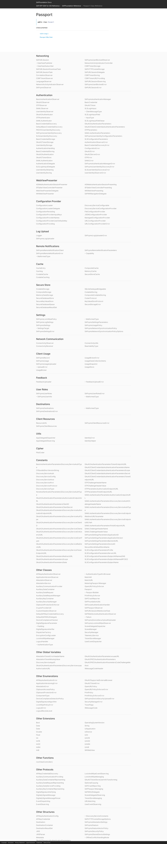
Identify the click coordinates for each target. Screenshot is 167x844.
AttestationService (43, 583)
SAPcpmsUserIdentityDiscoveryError (99, 167)
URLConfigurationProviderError (97, 224)
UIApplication (90, 729)
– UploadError (41, 367)
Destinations (43, 404)
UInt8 (87, 747)
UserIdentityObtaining (45, 170)
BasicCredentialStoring (45, 151)
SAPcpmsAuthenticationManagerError (100, 164)
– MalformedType (43, 256)
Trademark (39, 842)
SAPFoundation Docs (44, 2)
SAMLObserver (42, 108)
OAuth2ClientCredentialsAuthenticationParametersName (107, 467)
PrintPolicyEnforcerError (94, 696)
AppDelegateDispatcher (45, 438)
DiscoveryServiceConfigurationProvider (101, 208)
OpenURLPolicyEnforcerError (96, 689)
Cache (39, 264)
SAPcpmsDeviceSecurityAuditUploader (100, 620)
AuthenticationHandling (45, 148)
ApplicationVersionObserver (47, 577)
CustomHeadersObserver (46, 611)
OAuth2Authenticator (44, 115)
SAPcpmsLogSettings (44, 322)
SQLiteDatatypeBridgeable (95, 289)
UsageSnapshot (91, 364)
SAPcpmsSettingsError (45, 331)
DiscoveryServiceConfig (46, 477)
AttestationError (42, 686)
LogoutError (41, 708)
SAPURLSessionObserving (95, 81)
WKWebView (90, 750)
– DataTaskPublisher (44, 63)
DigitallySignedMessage (45, 795)
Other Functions (45, 757)
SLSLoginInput (90, 108)
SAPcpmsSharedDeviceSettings (97, 834)
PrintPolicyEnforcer (92, 596)
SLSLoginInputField (92, 115)
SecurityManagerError (94, 702)
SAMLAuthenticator (44, 121)
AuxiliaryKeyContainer (45, 599)
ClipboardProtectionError (46, 692)
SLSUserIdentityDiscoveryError (97, 170)
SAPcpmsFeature (91, 825)
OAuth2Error (90, 151)
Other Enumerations (47, 676)
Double (39, 732)
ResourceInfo (41, 423)
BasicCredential (91, 102)
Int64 (38, 747)
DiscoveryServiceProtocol (46, 486)
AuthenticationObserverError (96, 142)
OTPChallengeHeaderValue (95, 486)
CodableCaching (42, 277)
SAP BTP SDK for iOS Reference (48, 6)
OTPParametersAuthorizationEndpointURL (101, 489)
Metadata (40, 837)
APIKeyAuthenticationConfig (47, 816)
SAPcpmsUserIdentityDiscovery (49, 133)
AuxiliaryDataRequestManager (48, 596)
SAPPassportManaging (94, 789)
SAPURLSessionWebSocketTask (97, 611)
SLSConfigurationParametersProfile (99, 550)
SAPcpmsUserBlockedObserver (97, 60)
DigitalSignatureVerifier (45, 629)
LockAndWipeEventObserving (97, 774)
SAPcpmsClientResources (46, 426)
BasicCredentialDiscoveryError (97, 145)
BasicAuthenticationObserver (47, 99)
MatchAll (88, 577)
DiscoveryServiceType (45, 489)
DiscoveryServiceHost (45, 480)
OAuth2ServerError (92, 154)
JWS (38, 831)
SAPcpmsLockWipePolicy (46, 319)
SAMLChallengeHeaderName (96, 529)
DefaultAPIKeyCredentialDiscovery (50, 614)
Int (37, 738)
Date (38, 729)
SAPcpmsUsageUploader (46, 364)
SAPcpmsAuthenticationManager (98, 99)
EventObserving (42, 804)
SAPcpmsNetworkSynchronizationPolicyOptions (104, 331)
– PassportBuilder (92, 592)
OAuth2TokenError (92, 683)
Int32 (38, 744)
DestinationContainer (44, 825)
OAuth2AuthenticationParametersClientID (52, 504)
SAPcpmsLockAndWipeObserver (98, 623)
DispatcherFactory (43, 632)
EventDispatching (43, 801)
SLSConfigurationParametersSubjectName (101, 562)
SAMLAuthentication (44, 161)
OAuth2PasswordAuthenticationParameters (53, 840)
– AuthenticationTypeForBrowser (98, 574)
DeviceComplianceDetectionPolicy (50, 699)
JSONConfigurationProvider (96, 215)
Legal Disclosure (30, 842)
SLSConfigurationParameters (96, 139)
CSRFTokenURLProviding (95, 78)
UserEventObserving (93, 804)
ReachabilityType (91, 346)
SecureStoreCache (92, 274)
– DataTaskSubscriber (45, 66)
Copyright (4, 842)
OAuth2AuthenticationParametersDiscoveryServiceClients (59, 529)
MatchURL (89, 580)
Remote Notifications (47, 246)
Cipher (39, 448)
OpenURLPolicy (91, 686)
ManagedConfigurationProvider (97, 218)
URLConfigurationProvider (95, 221)
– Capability (89, 253)
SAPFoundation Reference (71, 6)
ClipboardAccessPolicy (45, 689)
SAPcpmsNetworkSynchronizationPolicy (101, 328)
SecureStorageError (93, 304)
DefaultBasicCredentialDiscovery (49, 127)
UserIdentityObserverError (95, 173)
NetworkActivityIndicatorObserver (50, 84)
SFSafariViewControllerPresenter (49, 188)
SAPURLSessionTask (44, 72)
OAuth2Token (90, 105)
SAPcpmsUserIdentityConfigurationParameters (103, 136)
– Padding (40, 626)
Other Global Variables (48, 652)
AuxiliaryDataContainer (45, 589)
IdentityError (90, 438)
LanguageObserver (44, 81)
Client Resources (45, 419)
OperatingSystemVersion (94, 723)
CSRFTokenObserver (44, 78)
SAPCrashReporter (92, 599)
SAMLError (89, 161)
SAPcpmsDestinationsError (47, 411)
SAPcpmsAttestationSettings (96, 822)
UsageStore (89, 367)
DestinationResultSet (44, 828)
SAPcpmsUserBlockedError (96, 84)
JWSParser (40, 834)
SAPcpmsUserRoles (44, 393)
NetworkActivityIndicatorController (99, 63)
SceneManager (91, 629)
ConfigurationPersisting (45, 212)
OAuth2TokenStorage (44, 142)
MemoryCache (90, 271)
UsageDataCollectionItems (95, 361)
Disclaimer (11, 842)
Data (38, 726)
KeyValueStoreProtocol (94, 301)
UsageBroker (41, 370)
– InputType (89, 118)
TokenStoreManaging (93, 798)
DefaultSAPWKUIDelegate (46, 617)
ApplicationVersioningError (47, 683)
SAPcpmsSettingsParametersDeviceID (100, 544)
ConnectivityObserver (45, 343)
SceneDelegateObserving (95, 795)
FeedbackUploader (43, 382)
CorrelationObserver (44, 75)
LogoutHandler (42, 641)
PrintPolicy (89, 692)
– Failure (88, 617)
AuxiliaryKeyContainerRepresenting (50, 789)
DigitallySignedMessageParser (48, 798)
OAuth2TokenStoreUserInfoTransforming (101, 780)
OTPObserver (41, 105)
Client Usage (43, 353)
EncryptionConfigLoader (46, 635)
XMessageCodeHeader (94, 668)
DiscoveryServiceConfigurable (97, 205)
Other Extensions (45, 718)
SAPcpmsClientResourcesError (97, 423)
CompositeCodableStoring (95, 295)
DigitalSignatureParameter (46, 623)
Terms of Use (46, 842)
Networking (42, 55)
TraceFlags (89, 705)
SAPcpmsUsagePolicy (93, 325)
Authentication (44, 95)
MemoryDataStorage (44, 295)
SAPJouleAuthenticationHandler (97, 605)
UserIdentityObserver (44, 112)
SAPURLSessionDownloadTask (48, 69)
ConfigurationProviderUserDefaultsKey (51, 221)
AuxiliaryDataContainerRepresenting (50, 780)
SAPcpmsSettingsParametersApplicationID (102, 535)
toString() (44, 34)
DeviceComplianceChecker (47, 620)
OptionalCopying (91, 783)
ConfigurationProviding (45, 224)
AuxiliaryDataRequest (44, 592)
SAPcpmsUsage (42, 361)
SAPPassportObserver (94, 608)
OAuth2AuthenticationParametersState (51, 562)
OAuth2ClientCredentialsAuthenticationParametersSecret (107, 473)
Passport (88, 589)
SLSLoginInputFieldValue (94, 121)
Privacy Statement (20, 842)
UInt (86, 735)
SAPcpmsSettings (43, 325)
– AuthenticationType (44, 645)
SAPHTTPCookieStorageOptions (98, 819)
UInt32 (87, 741)
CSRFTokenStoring (92, 75)
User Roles (42, 389)
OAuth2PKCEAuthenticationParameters (100, 659)
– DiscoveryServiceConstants (96, 816)
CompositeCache (91, 268)
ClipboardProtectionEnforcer (47, 605)
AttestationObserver (44, 580)
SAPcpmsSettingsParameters (96, 322)
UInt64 (87, 744)
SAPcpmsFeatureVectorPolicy (96, 828)
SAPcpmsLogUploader (45, 239)
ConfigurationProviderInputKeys (49, 215)
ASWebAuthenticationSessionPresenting (101, 184)
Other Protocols (44, 769)
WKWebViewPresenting (94, 191)
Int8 (37, 750)
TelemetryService (92, 635)
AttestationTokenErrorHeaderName (50, 656)
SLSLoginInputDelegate (45, 167)
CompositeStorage (43, 292)
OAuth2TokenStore (43, 157)
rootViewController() (44, 762)
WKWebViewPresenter (45, 194)
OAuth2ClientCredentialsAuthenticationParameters (105, 127)
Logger (39, 235)
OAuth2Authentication (45, 154)
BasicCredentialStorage (45, 139)
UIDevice (88, 732)
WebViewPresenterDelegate (47, 191)
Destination (40, 822)
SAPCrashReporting (93, 786)
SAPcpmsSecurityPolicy (94, 831)
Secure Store (43, 285)
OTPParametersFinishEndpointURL (98, 492)
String (87, 726)
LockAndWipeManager (45, 638)
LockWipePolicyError (44, 705)
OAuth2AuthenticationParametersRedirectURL (54, 556)
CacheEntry (41, 268)
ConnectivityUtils (91, 343)
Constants (42, 460)
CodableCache (42, 274)
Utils (38, 433)
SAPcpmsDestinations (45, 408)
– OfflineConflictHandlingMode (97, 837)
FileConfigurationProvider (95, 212)
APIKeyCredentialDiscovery (47, 774)
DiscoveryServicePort (45, 483)
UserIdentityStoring (44, 173)
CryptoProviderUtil (43, 608)
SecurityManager (91, 632)
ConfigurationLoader (44, 205)
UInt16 (87, 738)
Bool (38, 723)
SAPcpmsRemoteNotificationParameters (101, 250)
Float (38, 735)
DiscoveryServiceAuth (45, 473)
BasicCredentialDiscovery (46, 124)
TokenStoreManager (93, 638)
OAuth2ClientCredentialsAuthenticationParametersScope (107, 470)
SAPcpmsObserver (43, 88)
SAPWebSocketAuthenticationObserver (100, 614)
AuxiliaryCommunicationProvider (49, 586)
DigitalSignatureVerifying (46, 792)
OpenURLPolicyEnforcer (94, 586)
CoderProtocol (91, 298)
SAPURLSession (42, 60)
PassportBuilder (46, 37)
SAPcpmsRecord (43, 358)
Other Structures (45, 812)
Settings (40, 315)
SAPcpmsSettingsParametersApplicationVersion (104, 538)
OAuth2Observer (42, 102)
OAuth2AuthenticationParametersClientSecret (54, 507)
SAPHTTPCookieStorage (94, 69)
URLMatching (90, 801)
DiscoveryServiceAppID (45, 662)
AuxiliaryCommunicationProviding (49, 777)
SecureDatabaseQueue (45, 304)
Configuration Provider (48, 201)
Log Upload (42, 231)
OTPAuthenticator (43, 118)
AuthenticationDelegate (45, 164)
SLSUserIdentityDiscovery (46, 136)
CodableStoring (91, 292)
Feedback (41, 377)
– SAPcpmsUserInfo (44, 397)
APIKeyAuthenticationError (46, 680)
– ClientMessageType (93, 112)
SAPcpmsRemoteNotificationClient (50, 250)
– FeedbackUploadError (94, 382)
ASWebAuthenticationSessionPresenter (51, 184)
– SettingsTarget (42, 328)
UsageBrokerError (92, 358)
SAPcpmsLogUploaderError (96, 235)
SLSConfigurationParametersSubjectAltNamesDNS (105, 556)
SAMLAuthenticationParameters (97, 133)
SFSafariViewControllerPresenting (98, 188)
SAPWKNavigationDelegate (95, 194)
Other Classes (44, 570)
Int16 (38, 741)
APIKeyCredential (43, 819)
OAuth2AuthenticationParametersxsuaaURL (102, 656)
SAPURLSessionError (93, 88)
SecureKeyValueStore (44, 301)
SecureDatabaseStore (45, 298)
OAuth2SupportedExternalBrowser (98, 680)
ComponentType (42, 696)
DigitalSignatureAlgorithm (46, 702)
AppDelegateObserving (45, 441)
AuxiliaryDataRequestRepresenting (50, 783)
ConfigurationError (92, 148)
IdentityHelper (90, 441)
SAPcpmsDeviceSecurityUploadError (99, 699)
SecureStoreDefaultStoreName (97, 547)
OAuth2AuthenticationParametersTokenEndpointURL (106, 464)
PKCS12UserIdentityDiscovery (48, 130)
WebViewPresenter (46, 180)
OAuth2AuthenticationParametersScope (52, 559)
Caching (39, 271)
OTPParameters (91, 130)
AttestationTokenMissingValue (48, 659)
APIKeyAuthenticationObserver (48, 574)
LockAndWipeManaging (94, 777)
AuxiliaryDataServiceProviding (48, 786)
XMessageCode (91, 708)
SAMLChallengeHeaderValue (96, 532)
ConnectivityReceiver (44, 346)
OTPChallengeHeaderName (95, 483)
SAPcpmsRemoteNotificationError (49, 253)
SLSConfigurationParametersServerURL (100, 553)
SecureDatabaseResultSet (46, 307)
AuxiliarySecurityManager (46, 602)
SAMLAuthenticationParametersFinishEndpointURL (105, 526)
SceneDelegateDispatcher (95, 626)
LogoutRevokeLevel (44, 711)
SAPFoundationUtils (92, 602)
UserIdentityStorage (44, 145)
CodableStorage (42, 289)
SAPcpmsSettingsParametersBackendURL (101, 541)
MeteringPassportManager (95, 583)
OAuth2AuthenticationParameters (98, 124)
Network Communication (49, 339)
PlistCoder (40, 453)
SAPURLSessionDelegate (95, 72)
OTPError (88, 157)
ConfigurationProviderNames (47, 218)
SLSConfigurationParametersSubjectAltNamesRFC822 (106, 559)
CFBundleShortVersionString (47, 470)
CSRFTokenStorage (92, 66)
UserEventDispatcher (93, 641)
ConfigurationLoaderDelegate (48, 208)
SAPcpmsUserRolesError (95, 393)
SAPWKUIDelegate (92, 792)
